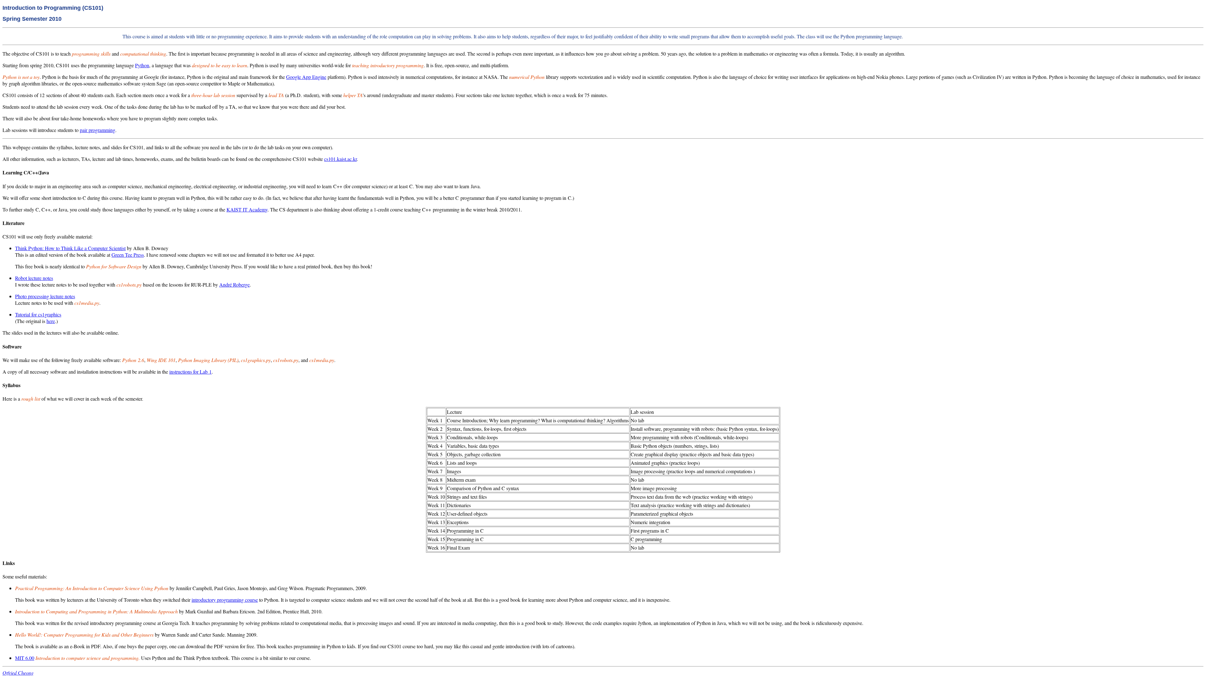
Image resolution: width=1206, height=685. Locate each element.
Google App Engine (306, 77)
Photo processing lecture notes (45, 296)
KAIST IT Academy (247, 209)
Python (142, 65)
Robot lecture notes (34, 278)
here (50, 321)
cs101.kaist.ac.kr (340, 159)
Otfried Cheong (18, 672)
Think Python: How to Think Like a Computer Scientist (70, 248)
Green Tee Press (127, 254)
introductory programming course (225, 599)
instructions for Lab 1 (190, 371)
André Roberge (234, 284)
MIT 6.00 (24, 658)
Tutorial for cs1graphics (38, 314)
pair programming (97, 130)
